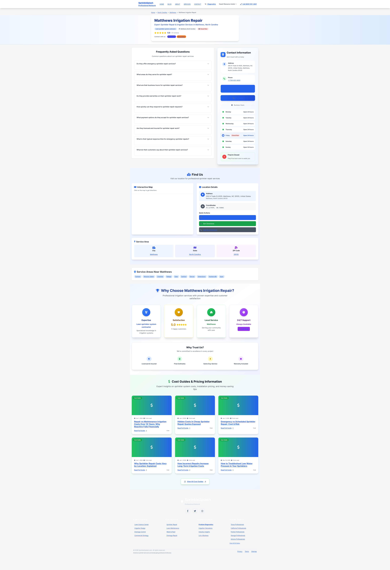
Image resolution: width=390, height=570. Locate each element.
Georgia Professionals (238, 535)
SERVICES (187, 4)
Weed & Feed (171, 532)
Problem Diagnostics (206, 524)
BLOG (169, 4)
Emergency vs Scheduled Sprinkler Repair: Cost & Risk (238, 422)
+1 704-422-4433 (234, 80)
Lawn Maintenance (173, 528)
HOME (162, 4)
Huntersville (213, 276)
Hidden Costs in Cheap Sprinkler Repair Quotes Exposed (194, 422)
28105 (236, 254)
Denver (192, 276)
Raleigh (168, 276)
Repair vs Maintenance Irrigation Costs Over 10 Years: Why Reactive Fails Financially (150, 424)
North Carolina (195, 254)
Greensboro (202, 276)
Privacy (239, 551)
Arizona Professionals (238, 539)
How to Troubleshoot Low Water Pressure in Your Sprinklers (236, 464)
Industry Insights (204, 532)
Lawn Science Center (141, 524)
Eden (176, 276)
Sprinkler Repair (172, 524)
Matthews (154, 254)
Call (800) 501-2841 (249, 4)
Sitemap (254, 551)
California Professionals (238, 528)
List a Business (203, 535)
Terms (247, 551)
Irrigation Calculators (205, 528)
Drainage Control (140, 532)
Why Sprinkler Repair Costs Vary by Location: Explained (150, 464)
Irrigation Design (139, 528)
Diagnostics (211, 4)
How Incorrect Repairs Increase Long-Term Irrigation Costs (193, 464)
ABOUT (177, 4)
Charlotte (160, 276)
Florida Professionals (237, 532)
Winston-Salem (149, 276)
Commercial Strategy (141, 535)
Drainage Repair (172, 535)
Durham (137, 276)
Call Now (239, 98)
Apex (221, 276)
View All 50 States (235, 543)
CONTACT (197, 4)
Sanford (183, 276)
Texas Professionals (237, 524)
